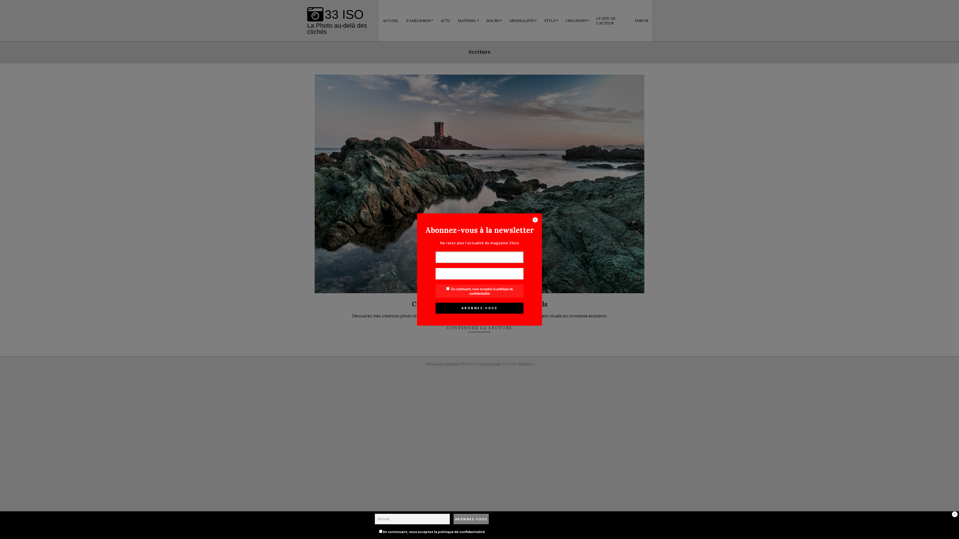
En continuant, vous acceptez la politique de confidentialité (433, 532)
